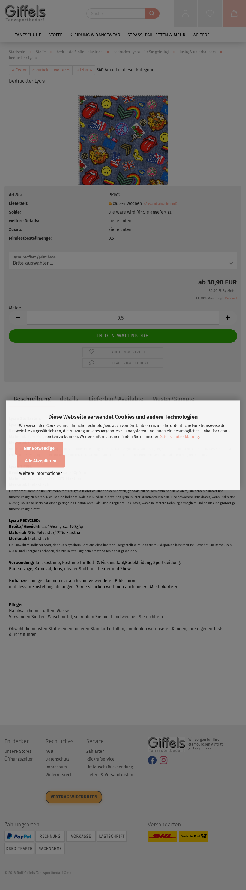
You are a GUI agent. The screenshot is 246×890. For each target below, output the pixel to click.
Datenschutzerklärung (179, 436)
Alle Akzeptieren (40, 460)
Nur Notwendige (39, 448)
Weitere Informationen (41, 473)
